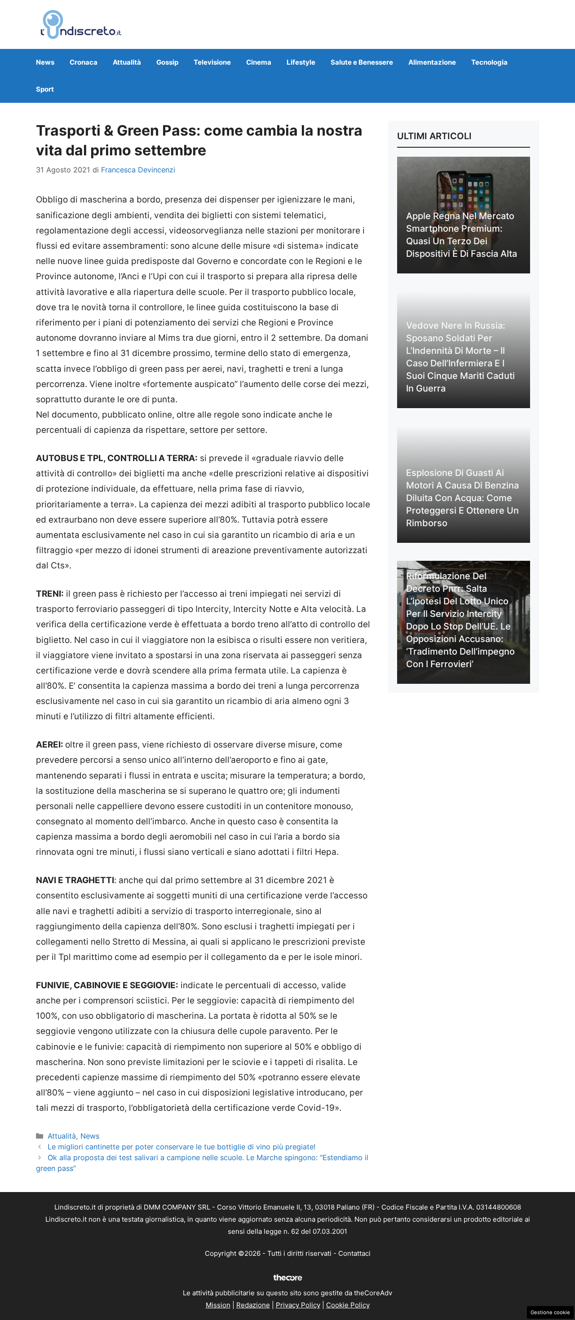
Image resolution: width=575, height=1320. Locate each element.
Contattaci (354, 1253)
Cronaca (83, 62)
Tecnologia (489, 62)
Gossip (167, 62)
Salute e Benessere (362, 62)
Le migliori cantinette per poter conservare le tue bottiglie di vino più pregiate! (182, 1146)
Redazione (253, 1305)
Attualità (127, 62)
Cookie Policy (348, 1305)
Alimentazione (432, 62)
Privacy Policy (298, 1305)
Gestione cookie (550, 1312)
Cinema (258, 62)
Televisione (212, 62)
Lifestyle (301, 62)
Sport (45, 89)
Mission (218, 1305)
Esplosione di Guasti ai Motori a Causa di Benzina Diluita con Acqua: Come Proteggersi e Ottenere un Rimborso (462, 497)
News (45, 62)
